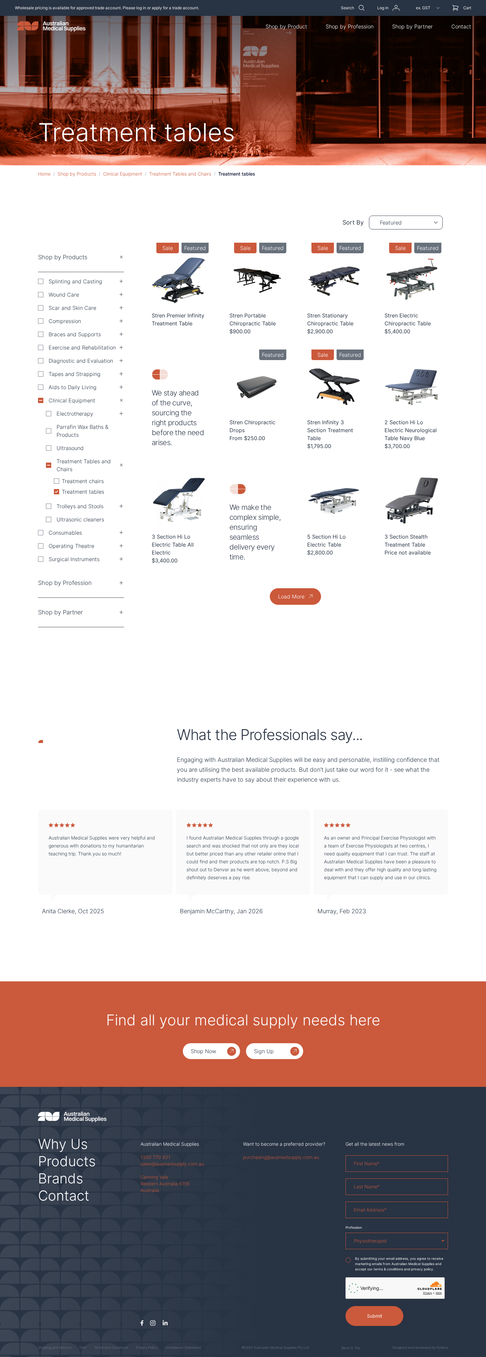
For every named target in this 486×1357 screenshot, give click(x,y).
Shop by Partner (412, 26)
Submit (374, 1316)
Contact (461, 26)
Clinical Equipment (122, 174)
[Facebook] (142, 1323)
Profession (353, 1227)
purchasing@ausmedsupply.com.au (281, 1157)
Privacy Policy (146, 1347)
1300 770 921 (155, 1157)
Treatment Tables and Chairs (180, 174)
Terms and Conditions (111, 1347)
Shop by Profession (350, 26)
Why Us (63, 1143)
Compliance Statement (183, 1347)
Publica (442, 1347)
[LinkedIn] (165, 1323)
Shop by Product (286, 26)
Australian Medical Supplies (170, 1144)
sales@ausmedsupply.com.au (172, 1164)
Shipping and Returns (54, 1347)
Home (44, 174)
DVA (82, 1347)
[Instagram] (153, 1323)
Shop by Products (77, 174)
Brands (60, 1178)
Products (67, 1161)
